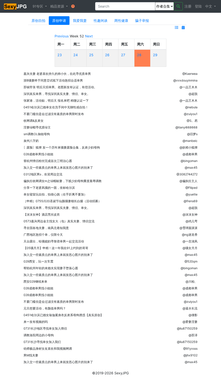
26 (107, 55)
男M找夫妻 (31, 355)
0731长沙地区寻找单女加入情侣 (45, 328)
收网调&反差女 (34, 120)
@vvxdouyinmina (185, 80)
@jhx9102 (190, 355)
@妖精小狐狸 (188, 147)
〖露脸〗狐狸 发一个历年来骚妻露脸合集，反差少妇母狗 (62, 147)
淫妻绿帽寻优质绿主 (37, 127)
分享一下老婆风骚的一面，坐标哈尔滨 (49, 187)
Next (89, 36)
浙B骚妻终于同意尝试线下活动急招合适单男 (53, 80)
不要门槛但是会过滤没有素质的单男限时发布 (54, 114)
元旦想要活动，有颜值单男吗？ (45, 308)
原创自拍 (38, 20)
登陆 (198, 6)
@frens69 (190, 201)
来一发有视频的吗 (36, 322)
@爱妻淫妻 (190, 322)
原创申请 (59, 20)
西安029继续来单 (35, 281)
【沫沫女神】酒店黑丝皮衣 (42, 214)
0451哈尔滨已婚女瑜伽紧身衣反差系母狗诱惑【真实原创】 (63, 315)
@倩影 (193, 315)
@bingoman (189, 161)
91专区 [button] (38, 6)
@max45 (191, 167)
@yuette (191, 194)
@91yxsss (190, 348)
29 (155, 55)
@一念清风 (190, 241)
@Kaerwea (189, 73)
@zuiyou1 (190, 114)
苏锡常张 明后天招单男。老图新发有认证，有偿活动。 (60, 87)
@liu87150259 (187, 328)
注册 (188, 6)
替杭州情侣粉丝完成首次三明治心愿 (48, 161)
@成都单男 (190, 154)
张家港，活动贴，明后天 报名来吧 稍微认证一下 (56, 100)
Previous (62, 36)
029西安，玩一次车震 (38, 261)
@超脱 (193, 94)
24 (75, 55)
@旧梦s (192, 134)
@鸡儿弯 (191, 221)
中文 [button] (209, 6)
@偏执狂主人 (188, 181)
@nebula (191, 107)
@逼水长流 (190, 308)
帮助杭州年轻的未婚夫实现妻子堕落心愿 (51, 268)
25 (91, 55)
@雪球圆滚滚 (188, 228)
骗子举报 (142, 20)
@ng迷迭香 (189, 234)
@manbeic (190, 141)
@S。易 (192, 120)
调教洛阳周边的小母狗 (39, 335)
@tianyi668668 (186, 127)
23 (59, 55)
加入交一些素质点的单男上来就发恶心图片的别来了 (58, 167)
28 (139, 55)
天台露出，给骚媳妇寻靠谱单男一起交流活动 (54, 241)
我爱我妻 (80, 20)
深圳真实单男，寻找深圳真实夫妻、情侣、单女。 (57, 94)
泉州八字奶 (31, 141)
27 (123, 55)
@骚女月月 (190, 248)
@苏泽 (193, 335)
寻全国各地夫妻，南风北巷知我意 (46, 228)
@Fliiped (191, 187)
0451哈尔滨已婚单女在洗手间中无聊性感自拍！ (56, 107)
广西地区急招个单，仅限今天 (43, 234)
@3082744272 (187, 174)
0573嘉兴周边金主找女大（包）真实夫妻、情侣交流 (59, 221)
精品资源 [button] (57, 6)
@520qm (191, 261)
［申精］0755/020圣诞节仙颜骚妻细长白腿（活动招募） (62, 201)
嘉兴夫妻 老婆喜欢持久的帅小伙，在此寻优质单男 (57, 73)
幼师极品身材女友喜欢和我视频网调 (48, 348)
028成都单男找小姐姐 (38, 154)
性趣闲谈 (100, 20)
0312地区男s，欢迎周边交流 (43, 174)
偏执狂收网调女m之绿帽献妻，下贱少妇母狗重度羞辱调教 (63, 181)
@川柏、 (191, 281)
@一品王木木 (188, 87)
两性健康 (121, 20)
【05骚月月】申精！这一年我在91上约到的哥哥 (56, 248)
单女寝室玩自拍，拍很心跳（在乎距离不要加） (55, 194)
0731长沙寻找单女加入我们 (42, 342)
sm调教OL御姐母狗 (37, 134)
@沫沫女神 (190, 214)
